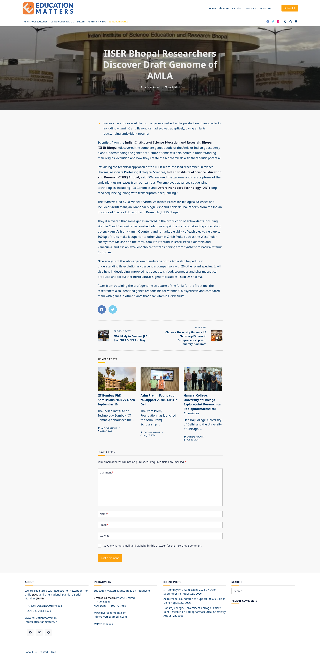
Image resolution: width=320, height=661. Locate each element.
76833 (58, 605)
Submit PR (289, 8)
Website (105, 536)
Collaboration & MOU (62, 21)
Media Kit (251, 8)
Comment (106, 472)
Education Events (118, 21)
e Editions (237, 8)
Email (104, 525)
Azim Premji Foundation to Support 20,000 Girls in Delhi (159, 399)
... (133, 420)
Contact (43, 652)
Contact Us (265, 8)
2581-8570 (44, 611)
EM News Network (152, 87)
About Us (224, 8)
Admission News (97, 21)
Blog (53, 652)
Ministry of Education (36, 21)
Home (212, 8)
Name (104, 514)
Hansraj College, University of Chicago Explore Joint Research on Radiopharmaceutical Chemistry (202, 404)
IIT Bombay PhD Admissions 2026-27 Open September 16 (116, 399)
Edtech (81, 21)
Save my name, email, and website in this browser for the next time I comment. (153, 545)
